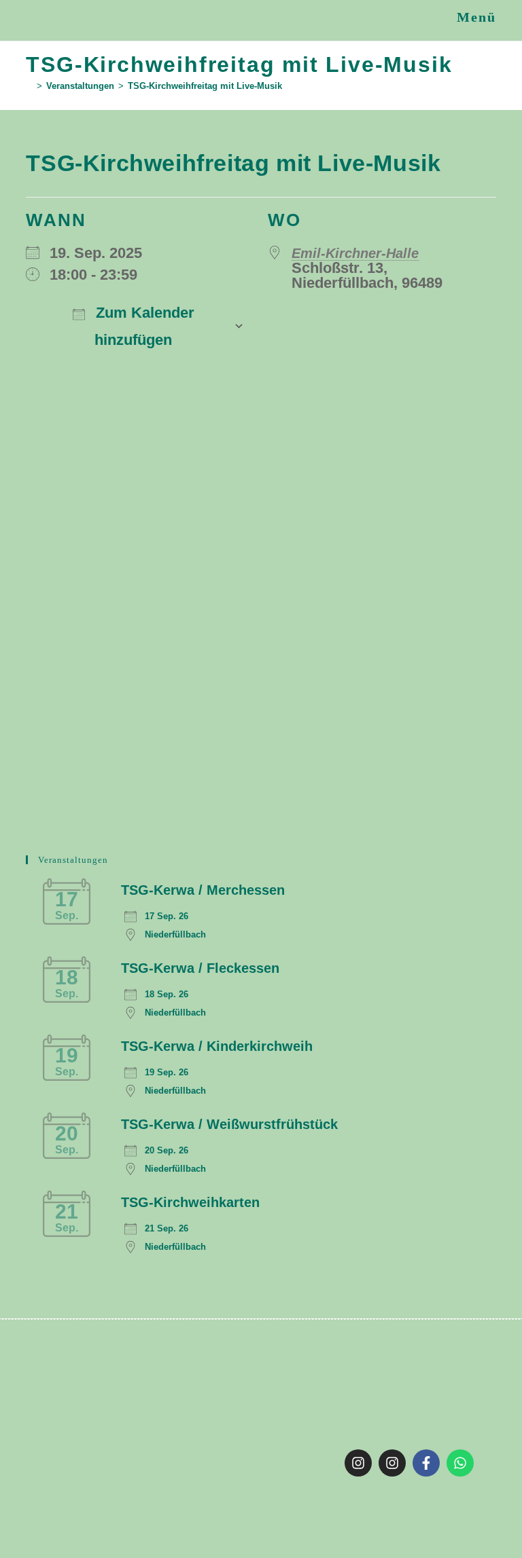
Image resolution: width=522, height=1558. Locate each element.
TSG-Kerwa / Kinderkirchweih (217, 1046)
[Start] (29, 86)
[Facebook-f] (426, 1463)
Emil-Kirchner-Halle (355, 253)
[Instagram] (358, 1463)
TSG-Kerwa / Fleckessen (200, 968)
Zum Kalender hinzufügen (143, 326)
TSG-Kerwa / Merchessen (203, 890)
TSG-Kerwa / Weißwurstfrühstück (229, 1124)
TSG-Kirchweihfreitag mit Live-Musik (205, 86)
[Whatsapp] (460, 1463)
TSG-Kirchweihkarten (190, 1202)
